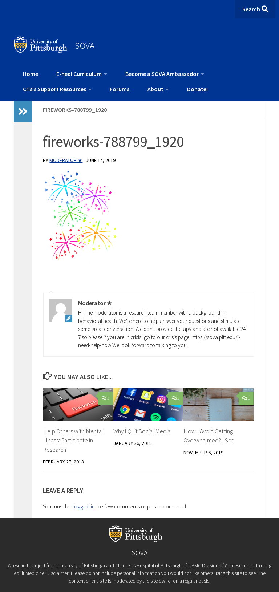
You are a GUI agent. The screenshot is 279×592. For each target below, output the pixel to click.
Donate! (197, 89)
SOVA (84, 45)
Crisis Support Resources (54, 89)
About (155, 89)
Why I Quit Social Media (141, 431)
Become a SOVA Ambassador (162, 73)
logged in (84, 506)
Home (30, 73)
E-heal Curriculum (79, 73)
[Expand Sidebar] (23, 111)
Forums (119, 89)
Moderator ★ (65, 160)
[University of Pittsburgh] (41, 50)
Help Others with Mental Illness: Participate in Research (73, 440)
